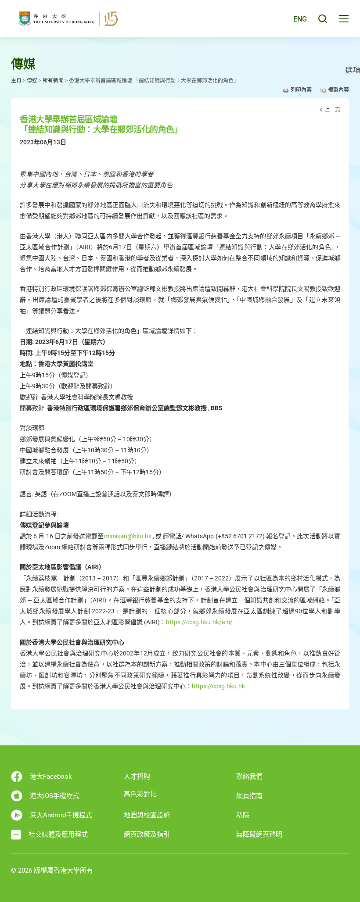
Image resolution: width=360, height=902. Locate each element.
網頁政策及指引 (147, 834)
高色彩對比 (140, 794)
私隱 (242, 815)
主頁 (16, 81)
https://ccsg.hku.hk (218, 686)
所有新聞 (53, 81)
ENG (300, 19)
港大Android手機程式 (61, 815)
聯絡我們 (249, 776)
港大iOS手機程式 (54, 796)
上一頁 (332, 110)
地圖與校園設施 (147, 815)
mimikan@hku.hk (127, 536)
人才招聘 (137, 776)
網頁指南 (249, 796)
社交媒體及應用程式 (58, 834)
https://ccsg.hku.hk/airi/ (199, 622)
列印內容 (301, 90)
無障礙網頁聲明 (259, 834)
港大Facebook (51, 776)
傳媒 (32, 81)
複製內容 (338, 90)
